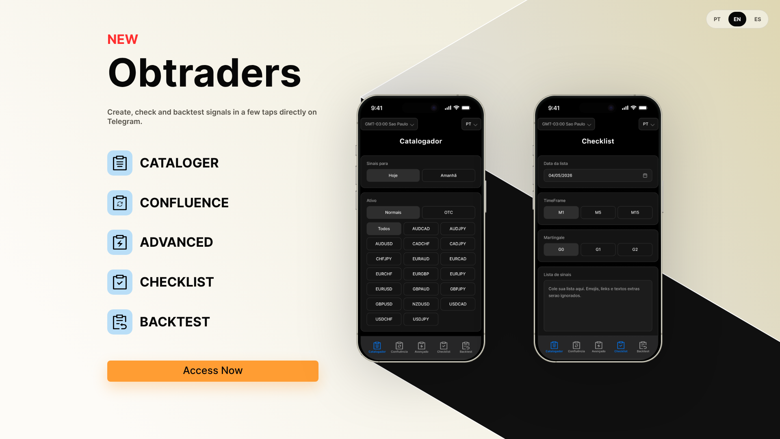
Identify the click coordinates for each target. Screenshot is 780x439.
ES (757, 19)
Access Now (213, 371)
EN (737, 19)
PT (717, 19)
